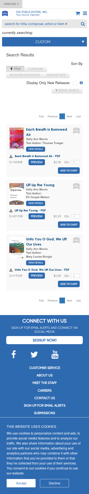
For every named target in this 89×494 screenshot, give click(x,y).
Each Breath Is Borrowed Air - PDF (37, 156)
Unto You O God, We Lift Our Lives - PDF (42, 269)
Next (69, 116)
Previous (53, 116)
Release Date (56, 75)
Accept (21, 483)
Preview (37, 162)
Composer (35, 69)
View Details (35, 149)
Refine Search (68, 90)
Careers (45, 390)
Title (16, 69)
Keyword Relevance (25, 75)
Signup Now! (45, 340)
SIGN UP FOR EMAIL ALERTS (44, 405)
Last (78, 116)
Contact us (44, 398)
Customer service (44, 368)
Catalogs (10, 3)
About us (45, 375)
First (41, 116)
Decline (54, 483)
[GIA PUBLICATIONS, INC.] (5, 12)
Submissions (44, 413)
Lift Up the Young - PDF (30, 210)
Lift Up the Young (40, 185)
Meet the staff (44, 383)
